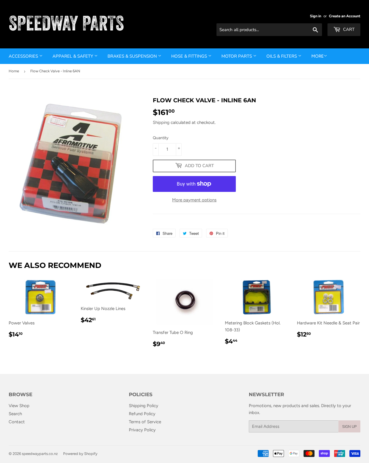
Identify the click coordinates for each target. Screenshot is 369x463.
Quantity (160, 137)
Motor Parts (237, 56)
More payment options (194, 200)
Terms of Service (145, 421)
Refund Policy (142, 413)
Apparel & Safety (73, 56)
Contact (17, 421)
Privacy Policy (142, 429)
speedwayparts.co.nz (40, 453)
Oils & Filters (282, 56)
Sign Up (349, 426)
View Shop (19, 405)
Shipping (161, 122)
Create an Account (344, 16)
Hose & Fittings (189, 56)
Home (14, 71)
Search (15, 413)
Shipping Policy (143, 405)
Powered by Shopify (80, 453)
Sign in (315, 16)
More (317, 56)
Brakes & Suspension (133, 56)
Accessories (24, 56)
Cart (348, 29)
